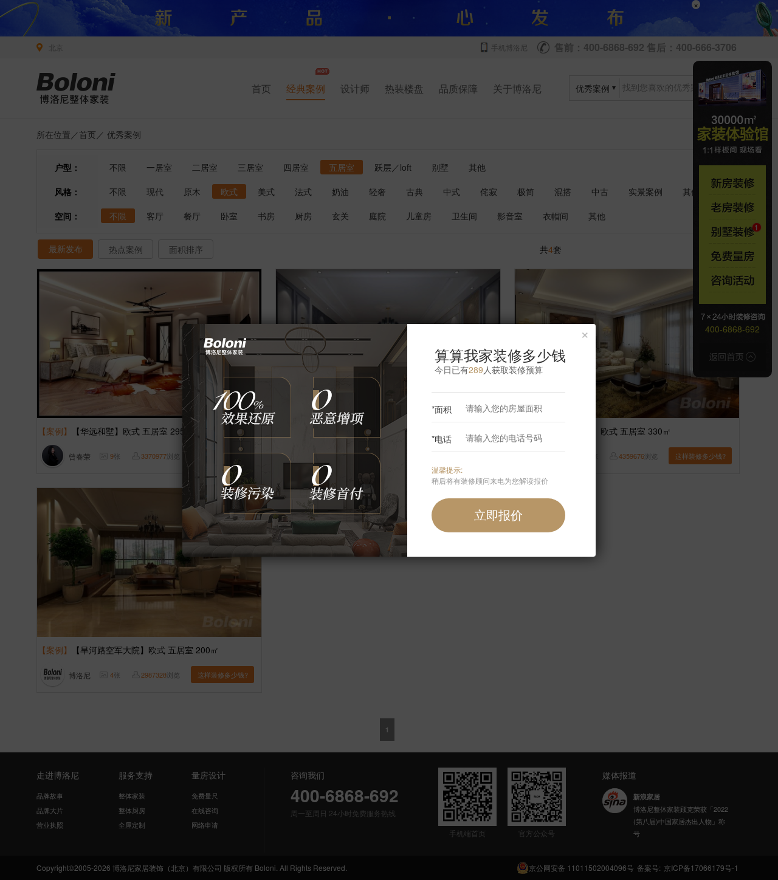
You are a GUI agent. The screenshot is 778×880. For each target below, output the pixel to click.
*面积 (442, 409)
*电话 (442, 439)
